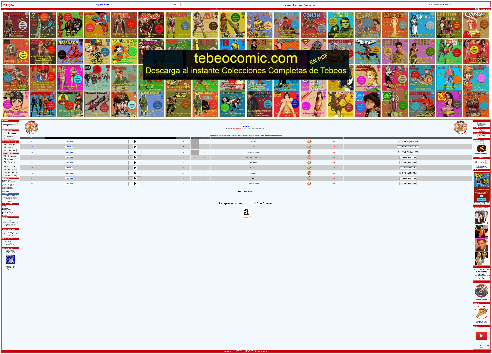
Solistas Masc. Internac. (8, 185)
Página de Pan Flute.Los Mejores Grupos (481, 321)
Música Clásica (6, 191)
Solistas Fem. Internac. (8, 184)
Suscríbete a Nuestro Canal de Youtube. (481, 346)
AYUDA (52, 9)
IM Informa (5, 208)
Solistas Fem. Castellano (8, 181)
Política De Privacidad (8, 212)
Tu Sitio (4, 206)
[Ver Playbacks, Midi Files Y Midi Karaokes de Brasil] (309, 143)
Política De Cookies (7, 214)
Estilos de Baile (6, 180)
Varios (4, 190)
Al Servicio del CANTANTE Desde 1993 (439, 4)
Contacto (4, 215)
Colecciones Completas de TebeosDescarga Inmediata (481, 203)
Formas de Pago (6, 211)
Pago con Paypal (6, 209)
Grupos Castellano (7, 187)
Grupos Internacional (7, 188)
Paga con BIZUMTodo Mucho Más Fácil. (481, 166)
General (4, 205)
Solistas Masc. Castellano (9, 183)
